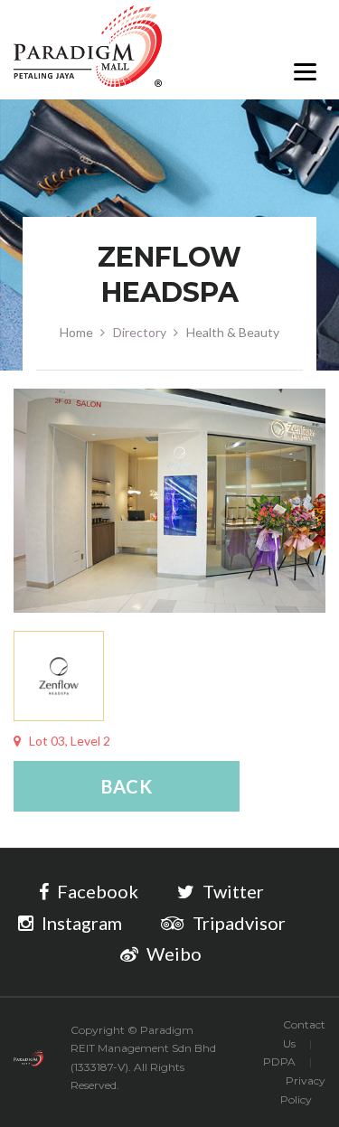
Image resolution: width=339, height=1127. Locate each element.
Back (127, 786)
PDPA (279, 1061)
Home (76, 332)
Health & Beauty (232, 332)
